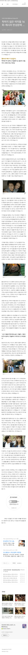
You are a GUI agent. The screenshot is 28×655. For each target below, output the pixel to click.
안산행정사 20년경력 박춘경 (12, 552)
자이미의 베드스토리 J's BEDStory (8, 626)
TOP (25, 650)
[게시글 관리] (9, 563)
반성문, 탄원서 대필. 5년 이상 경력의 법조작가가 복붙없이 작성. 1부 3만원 (9, 544)
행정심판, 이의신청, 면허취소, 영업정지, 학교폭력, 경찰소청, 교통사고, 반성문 (14, 555)
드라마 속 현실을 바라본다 (7, 632)
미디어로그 (15, 4)
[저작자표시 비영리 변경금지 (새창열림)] (19, 563)
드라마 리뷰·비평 (7, 569)
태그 (8, 4)
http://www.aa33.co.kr (9, 550)
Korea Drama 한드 (16, 569)
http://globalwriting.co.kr (9, 538)
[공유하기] (7, 563)
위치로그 (24, 4)
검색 (21, 3)
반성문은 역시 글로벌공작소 (9, 541)
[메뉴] (25, 3)
